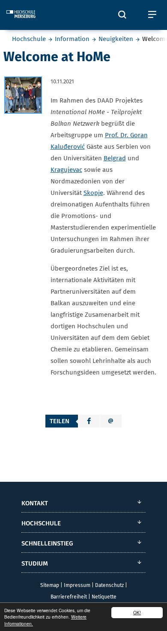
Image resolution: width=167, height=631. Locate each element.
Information (72, 39)
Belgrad (115, 158)
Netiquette (104, 597)
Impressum (77, 585)
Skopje (93, 193)
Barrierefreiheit (69, 597)
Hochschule (29, 39)
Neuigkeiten (115, 39)
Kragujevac (66, 170)
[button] (89, 421)
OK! (137, 612)
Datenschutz (109, 585)
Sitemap (49, 585)
